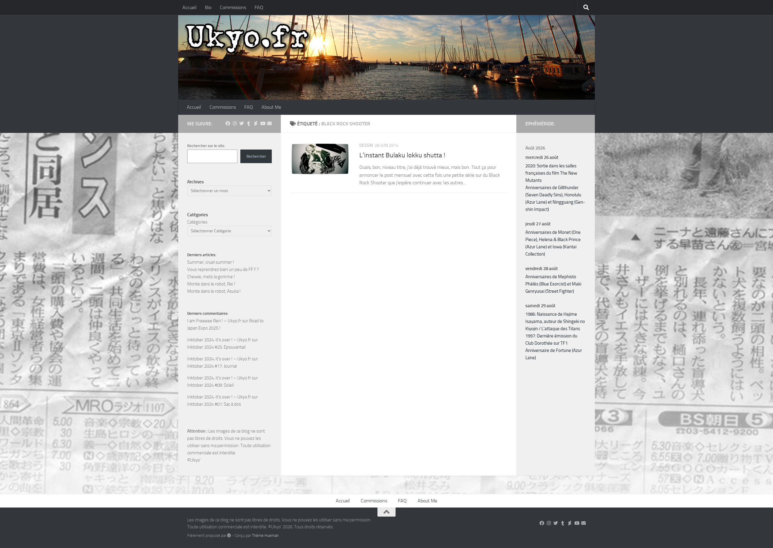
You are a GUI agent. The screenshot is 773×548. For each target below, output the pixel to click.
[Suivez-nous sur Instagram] (235, 123)
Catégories (197, 222)
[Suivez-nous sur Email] (269, 123)
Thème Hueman (265, 535)
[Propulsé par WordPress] (229, 535)
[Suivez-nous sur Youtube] (262, 123)
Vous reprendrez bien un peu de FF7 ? (223, 269)
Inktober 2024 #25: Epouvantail (216, 347)
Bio (208, 7)
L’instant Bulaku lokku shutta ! (402, 155)
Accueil (189, 7)
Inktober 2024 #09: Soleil (210, 385)
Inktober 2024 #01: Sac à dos (214, 404)
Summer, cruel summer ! (210, 262)
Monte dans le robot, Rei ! (211, 284)
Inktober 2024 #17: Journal (212, 366)
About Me (271, 107)
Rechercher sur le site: (206, 145)
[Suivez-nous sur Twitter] (241, 123)
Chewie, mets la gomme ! (211, 276)
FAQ (259, 7)
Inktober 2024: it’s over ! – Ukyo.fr (219, 340)
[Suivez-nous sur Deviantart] (255, 123)
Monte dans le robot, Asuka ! (214, 291)
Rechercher (256, 156)
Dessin (366, 145)
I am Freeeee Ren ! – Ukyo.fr (214, 321)
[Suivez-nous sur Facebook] (228, 123)
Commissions (233, 7)
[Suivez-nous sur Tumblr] (248, 123)
